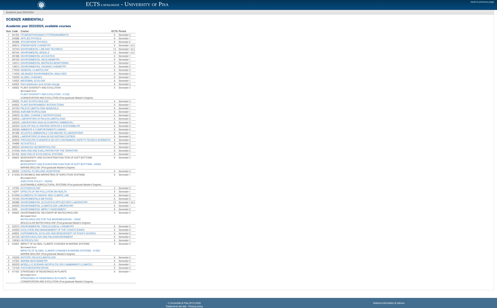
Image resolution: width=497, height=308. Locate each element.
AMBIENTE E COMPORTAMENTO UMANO (43, 129)
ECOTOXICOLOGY (30, 188)
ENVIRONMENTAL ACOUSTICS (38, 55)
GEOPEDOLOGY (29, 240)
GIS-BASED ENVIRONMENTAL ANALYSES (44, 73)
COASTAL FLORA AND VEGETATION (40, 171)
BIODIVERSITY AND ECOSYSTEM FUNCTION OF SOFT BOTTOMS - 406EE (61, 164)
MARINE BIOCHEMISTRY (34, 260)
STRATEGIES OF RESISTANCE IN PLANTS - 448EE (48, 278)
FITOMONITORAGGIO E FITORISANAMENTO (45, 34)
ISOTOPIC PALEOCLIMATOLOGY (38, 257)
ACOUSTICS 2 (28, 143)
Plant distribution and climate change (40, 84)
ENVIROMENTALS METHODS (37, 198)
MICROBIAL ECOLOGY (33, 80)
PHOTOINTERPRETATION (35, 267)
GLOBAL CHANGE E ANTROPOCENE (41, 115)
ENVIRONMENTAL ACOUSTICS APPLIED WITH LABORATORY (54, 202)
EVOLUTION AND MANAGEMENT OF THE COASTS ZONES (52, 229)
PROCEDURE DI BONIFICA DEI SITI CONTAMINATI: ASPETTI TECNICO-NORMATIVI (65, 139)
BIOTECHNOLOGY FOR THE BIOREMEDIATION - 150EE (51, 219)
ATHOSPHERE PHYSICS (34, 41)
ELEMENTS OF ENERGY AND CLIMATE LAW (45, 195)
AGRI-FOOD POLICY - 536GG (36, 181)
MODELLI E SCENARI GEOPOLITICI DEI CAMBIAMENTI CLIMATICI (56, 264)
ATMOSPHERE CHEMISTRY (36, 45)
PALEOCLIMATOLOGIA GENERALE (40, 108)
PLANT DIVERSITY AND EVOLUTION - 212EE (45, 94)
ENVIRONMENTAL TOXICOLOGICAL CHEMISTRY (47, 226)
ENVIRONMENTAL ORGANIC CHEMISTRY (43, 66)
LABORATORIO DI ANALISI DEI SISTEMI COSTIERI (48, 136)
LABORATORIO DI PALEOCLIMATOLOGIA (43, 118)
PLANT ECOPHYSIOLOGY (35, 101)
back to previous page (482, 1)
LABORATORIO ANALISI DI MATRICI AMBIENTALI (47, 122)
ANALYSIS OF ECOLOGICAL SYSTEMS (42, 154)
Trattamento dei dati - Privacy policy (184, 306)
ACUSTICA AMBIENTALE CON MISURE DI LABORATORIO (52, 132)
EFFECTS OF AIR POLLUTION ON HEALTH (44, 191)
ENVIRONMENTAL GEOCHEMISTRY (40, 59)
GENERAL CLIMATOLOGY (35, 69)
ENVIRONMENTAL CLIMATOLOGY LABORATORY (47, 205)
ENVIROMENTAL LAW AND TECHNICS (42, 48)
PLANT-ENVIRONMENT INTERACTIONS (42, 104)
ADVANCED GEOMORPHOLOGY (38, 147)
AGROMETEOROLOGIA (33, 111)
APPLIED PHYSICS (31, 38)
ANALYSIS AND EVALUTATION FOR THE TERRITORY (49, 150)
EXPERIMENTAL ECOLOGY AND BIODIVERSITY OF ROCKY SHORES (58, 233)
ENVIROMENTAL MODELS (35, 52)
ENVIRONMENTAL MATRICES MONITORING (45, 62)
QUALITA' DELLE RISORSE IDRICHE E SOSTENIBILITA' (50, 125)
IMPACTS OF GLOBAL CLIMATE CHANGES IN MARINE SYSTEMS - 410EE (60, 250)
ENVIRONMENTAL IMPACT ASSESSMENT (43, 209)
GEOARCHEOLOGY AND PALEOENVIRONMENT (47, 236)
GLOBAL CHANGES (31, 77)
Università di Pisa (179, 303)
